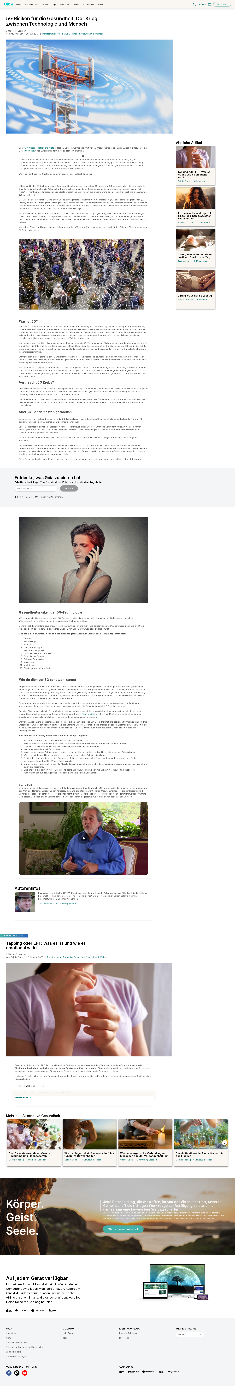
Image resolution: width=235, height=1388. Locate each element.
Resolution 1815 (27, 151)
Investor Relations (128, 1333)
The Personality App (48, 903)
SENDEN (69, 488)
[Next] (224, 1142)
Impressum (124, 1338)
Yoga (84, 714)
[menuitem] (19, 3)
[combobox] (190, 1334)
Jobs (65, 1338)
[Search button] (194, 4)
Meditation (93, 714)
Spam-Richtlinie (13, 1352)
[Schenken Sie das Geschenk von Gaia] (209, 4)
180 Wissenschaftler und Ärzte (39, 148)
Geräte (9, 1338)
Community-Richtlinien (17, 1342)
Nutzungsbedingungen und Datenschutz (25, 1347)
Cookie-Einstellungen (16, 1356)
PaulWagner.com (68, 903)
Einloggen (222, 4)
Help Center (68, 1333)
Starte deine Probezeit (123, 1229)
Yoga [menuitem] (53, 5)
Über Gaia (11, 1333)
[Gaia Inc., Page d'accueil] (8, 4)
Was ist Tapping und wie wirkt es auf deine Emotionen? (46, 1092)
